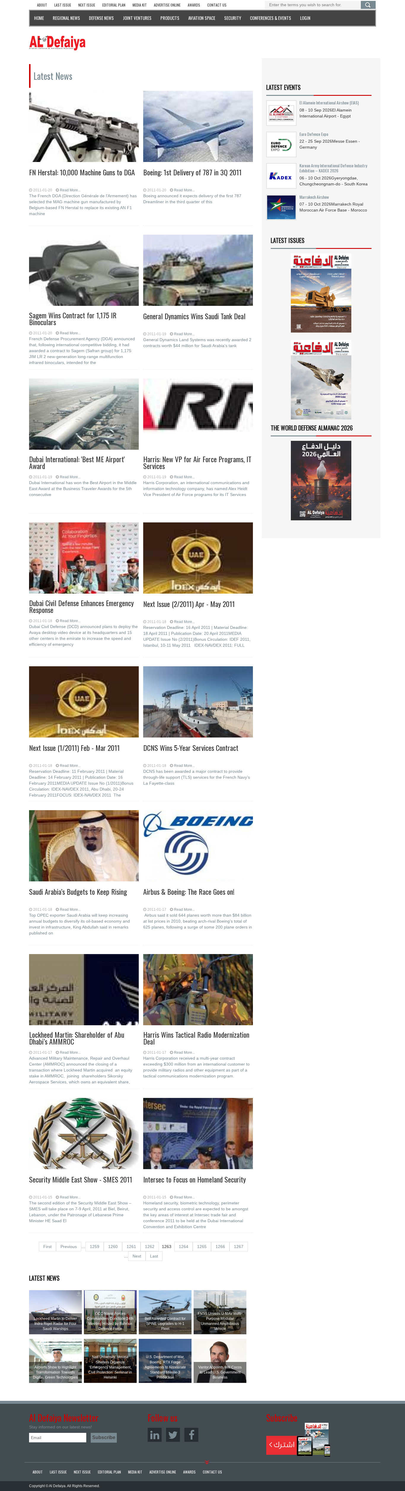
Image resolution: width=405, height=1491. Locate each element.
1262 (149, 1246)
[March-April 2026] (321, 295)
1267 (238, 1246)
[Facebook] (191, 1435)
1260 (113, 1246)
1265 (202, 1246)
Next (137, 1256)
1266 (220, 1246)
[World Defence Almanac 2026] (321, 480)
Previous (68, 1246)
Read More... (70, 190)
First (47, 1246)
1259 (94, 1246)
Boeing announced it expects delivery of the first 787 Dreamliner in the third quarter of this (192, 198)
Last (154, 1256)
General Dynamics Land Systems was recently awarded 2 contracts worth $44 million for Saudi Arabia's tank (197, 342)
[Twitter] (173, 1435)
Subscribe (298, 1440)
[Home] (57, 42)
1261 (131, 1246)
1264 (183, 1246)
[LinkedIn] (155, 1435)
